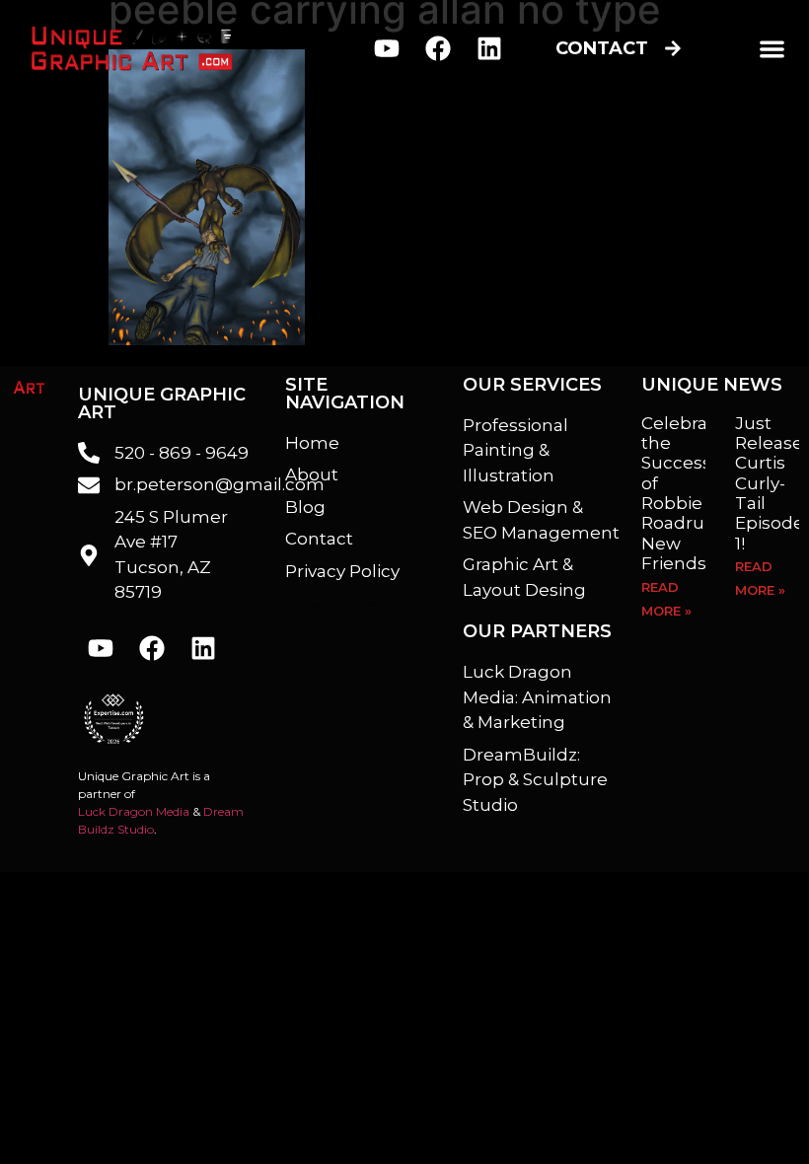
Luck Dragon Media (133, 811)
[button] (772, 49)
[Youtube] (387, 48)
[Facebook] (438, 48)
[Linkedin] (489, 48)
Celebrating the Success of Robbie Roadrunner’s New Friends (700, 493)
